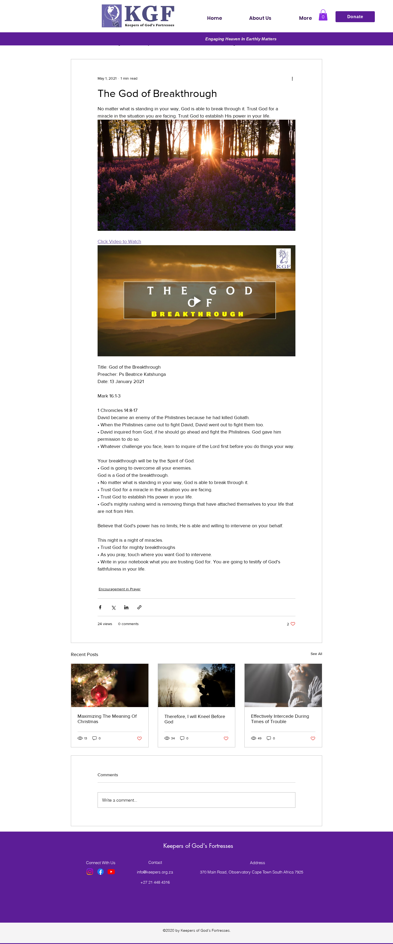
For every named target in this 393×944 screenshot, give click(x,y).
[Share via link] (139, 607)
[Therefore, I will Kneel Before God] (196, 685)
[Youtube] (111, 871)
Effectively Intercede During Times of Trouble (280, 718)
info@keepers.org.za (155, 872)
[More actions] (292, 78)
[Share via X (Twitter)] (113, 607)
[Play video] (196, 300)
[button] (323, 15)
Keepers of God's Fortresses (198, 845)
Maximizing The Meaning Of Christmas (107, 718)
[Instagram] (90, 871)
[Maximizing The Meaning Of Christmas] (109, 685)
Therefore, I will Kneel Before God (194, 719)
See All (316, 654)
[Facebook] (100, 871)
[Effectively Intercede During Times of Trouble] (283, 685)
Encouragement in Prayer (120, 589)
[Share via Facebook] (100, 607)
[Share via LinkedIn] (126, 607)
